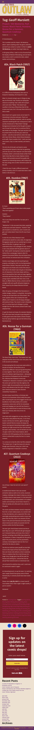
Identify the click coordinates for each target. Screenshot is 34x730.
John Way (8, 608)
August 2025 (5, 707)
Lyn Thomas (12, 610)
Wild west (16, 617)
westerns (10, 617)
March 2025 (5, 716)
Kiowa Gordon (16, 608)
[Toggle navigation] (3, 2)
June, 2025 (11, 35)
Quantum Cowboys (13, 613)
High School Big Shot (16, 606)
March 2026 (5, 697)
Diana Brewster (19, 602)
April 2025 (4, 714)
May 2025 (4, 712)
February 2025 (5, 717)
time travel (27, 615)
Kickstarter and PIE (7, 685)
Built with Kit (17, 673)
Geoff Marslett (21, 604)
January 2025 (5, 719)
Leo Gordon (23, 608)
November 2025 (6, 702)
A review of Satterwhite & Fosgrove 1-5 (12, 683)
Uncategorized (12, 599)
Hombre (25, 606)
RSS (27, 727)
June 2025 (4, 711)
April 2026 (4, 696)
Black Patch (10, 602)
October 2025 (5, 704)
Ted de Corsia (10, 615)
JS (16, 35)
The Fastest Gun (19, 615)
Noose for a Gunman (22, 610)
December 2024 (6, 720)
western (4, 617)
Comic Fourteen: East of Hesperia (10, 687)
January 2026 (5, 699)
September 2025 (6, 706)
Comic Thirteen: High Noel (8, 692)
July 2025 (4, 709)
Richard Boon (23, 613)
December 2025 (6, 701)
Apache (24, 599)
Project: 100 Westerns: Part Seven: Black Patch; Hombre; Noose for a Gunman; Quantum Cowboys (16, 28)
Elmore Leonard (11, 604)
